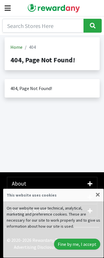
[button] (8, 8)
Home (16, 47)
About (19, 183)
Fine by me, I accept (77, 244)
